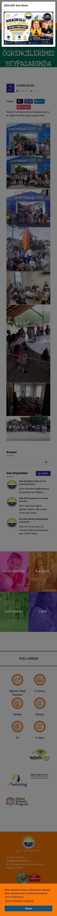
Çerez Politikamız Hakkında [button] (19, 901)
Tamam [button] (28, 908)
